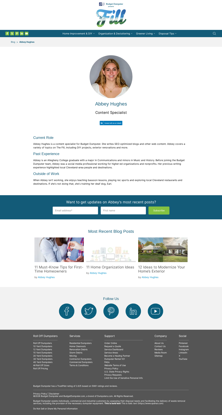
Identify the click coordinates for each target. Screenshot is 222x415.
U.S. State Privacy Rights (116, 371)
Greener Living (144, 33)
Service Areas (111, 352)
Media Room (160, 352)
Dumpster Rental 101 (114, 359)
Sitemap (158, 355)
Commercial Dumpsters (80, 362)
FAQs (106, 362)
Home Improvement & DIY (77, 33)
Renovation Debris (78, 349)
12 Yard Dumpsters (42, 349)
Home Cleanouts (77, 346)
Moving (73, 355)
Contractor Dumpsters (80, 359)
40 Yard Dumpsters (42, 362)
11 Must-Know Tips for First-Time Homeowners (58, 269)
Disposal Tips (166, 33)
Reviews (158, 349)
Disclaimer (54, 393)
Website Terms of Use (115, 365)
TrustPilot (61, 386)
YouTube (183, 359)
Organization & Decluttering (114, 33)
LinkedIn (183, 352)
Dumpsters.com (105, 396)
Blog (13, 42)
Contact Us (160, 346)
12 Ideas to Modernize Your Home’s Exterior (161, 269)
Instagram (184, 349)
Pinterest (183, 343)
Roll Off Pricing (40, 368)
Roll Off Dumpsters (42, 343)
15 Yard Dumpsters (42, 352)
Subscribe (159, 210)
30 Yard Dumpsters (42, 359)
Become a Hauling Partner (117, 355)
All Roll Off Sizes (41, 365)
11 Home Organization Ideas (110, 267)
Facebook (184, 346)
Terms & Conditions (78, 365)
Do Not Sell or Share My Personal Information (55, 408)
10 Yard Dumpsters (42, 346)
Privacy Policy (111, 368)
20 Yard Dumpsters (42, 355)
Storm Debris (75, 352)
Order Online (110, 343)
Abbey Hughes (26, 42)
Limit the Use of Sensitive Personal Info (123, 378)
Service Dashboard (113, 349)
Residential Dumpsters (80, 343)
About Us (159, 343)
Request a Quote (112, 346)
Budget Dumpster (49, 396)
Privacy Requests (113, 374)
